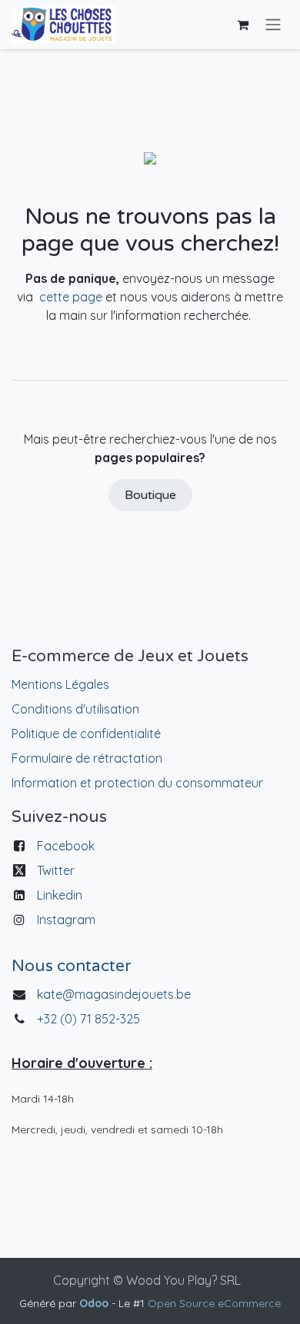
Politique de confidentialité (86, 733)
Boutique (150, 495)
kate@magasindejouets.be (114, 994)
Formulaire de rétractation (87, 758)
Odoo (95, 1303)
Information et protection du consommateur (137, 782)
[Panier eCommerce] (242, 24)
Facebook (66, 845)
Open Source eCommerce (214, 1303)
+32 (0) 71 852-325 (90, 1018)
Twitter (56, 870)
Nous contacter (71, 966)
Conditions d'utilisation (75, 709)
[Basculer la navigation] (273, 25)
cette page (70, 296)
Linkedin (59, 895)
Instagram (66, 919)
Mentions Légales (60, 684)
